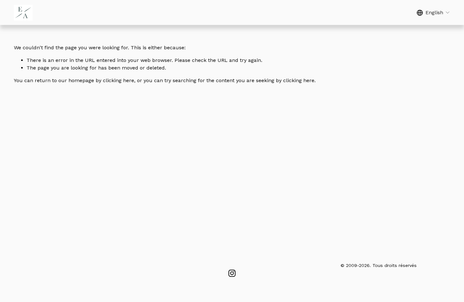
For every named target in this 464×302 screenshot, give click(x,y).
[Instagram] (232, 273)
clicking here (118, 80)
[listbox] (433, 12)
